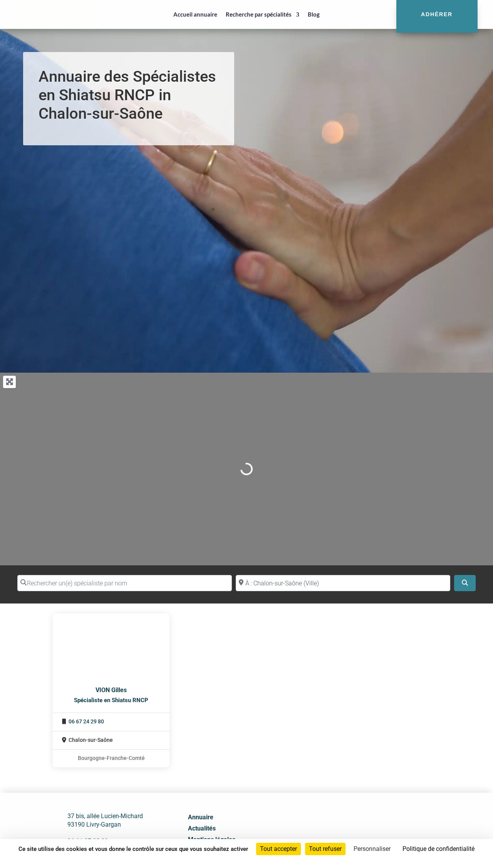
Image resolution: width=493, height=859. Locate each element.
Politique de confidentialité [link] (438, 848)
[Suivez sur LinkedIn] (375, 830)
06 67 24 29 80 (86, 721)
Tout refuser (325, 848)
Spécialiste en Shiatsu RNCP (111, 700)
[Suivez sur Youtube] (392, 830)
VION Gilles (111, 690)
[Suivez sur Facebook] (359, 830)
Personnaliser (372, 848)
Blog (314, 14)
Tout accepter (278, 848)
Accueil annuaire (195, 14)
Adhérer (437, 14)
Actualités (202, 828)
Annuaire (200, 817)
